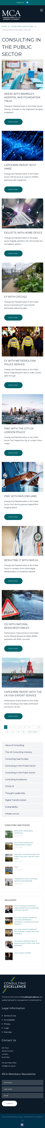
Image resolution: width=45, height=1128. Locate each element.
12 (39, 727)
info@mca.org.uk (8, 1066)
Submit (9, 1103)
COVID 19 (9, 786)
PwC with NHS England (20, 496)
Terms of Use (10, 1016)
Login (6, 1028)
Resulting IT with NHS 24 (21, 560)
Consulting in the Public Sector (20, 773)
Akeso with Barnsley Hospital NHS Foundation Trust (22, 97)
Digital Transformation (16, 800)
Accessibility (9, 1020)
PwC (16, 867)
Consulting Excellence (16, 779)
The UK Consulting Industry (18, 752)
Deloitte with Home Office (23, 232)
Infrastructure (12, 814)
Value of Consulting (14, 745)
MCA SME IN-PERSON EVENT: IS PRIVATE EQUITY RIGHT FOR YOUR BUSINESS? (27, 943)
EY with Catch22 (15, 296)
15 (18, 732)
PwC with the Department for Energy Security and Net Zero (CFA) (27, 856)
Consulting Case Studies (22, 26)
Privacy (7, 1024)
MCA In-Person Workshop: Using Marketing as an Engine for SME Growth (26, 908)
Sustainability (11, 807)
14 (13, 732)
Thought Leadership (15, 793)
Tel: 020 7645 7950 (9, 1063)
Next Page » (33, 732)
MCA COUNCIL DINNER (22, 953)
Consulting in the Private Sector (20, 766)
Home (4, 26)
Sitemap (8, 1032)
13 (7, 732)
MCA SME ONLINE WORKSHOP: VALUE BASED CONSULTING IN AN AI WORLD (26, 931)
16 (23, 732)
